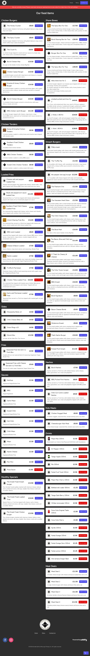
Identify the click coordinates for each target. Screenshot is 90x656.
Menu (77, 3)
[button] (4, 25)
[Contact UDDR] (79, 640)
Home (71, 3)
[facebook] (5, 640)
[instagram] (11, 640)
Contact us (84, 3)
